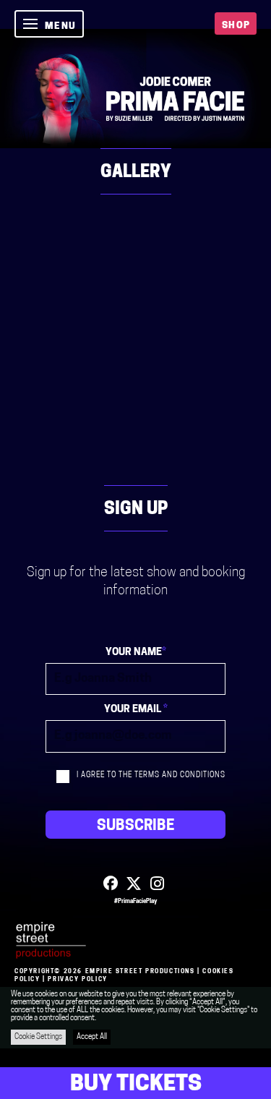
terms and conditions (179, 775)
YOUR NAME (136, 652)
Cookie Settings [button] (38, 1037)
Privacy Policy (77, 980)
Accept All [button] (92, 1037)
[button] (49, 24)
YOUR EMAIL (136, 709)
